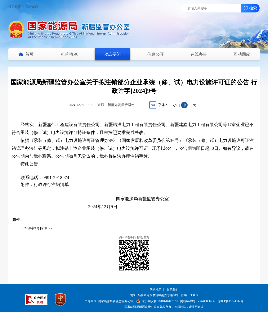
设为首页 (14, 6)
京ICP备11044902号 (230, 301)
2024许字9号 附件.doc (37, 228)
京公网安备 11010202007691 (160, 301)
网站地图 (155, 289)
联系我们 (172, 289)
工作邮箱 (32, 6)
